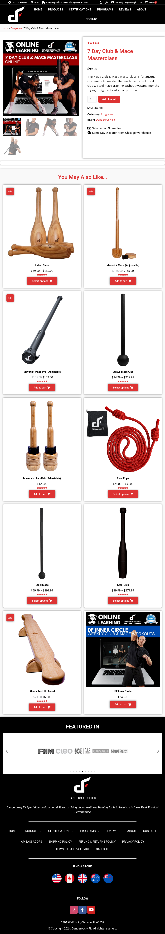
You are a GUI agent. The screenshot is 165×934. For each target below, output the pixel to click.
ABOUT (132, 831)
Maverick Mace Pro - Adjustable (42, 371)
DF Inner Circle (122, 691)
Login (105, 2)
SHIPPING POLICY (60, 841)
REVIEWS (111, 831)
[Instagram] (74, 910)
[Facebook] (82, 910)
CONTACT (149, 831)
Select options (40, 281)
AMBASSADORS (31, 841)
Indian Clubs (42, 265)
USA (36, 2)
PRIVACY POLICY (133, 841)
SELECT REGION (19, 2)
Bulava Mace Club (123, 371)
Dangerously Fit (105, 119)
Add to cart (109, 99)
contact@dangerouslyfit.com (128, 2)
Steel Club (123, 584)
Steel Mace (42, 584)
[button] (75, 44)
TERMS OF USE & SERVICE (73, 849)
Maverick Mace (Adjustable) (123, 265)
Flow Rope (123, 478)
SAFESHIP (102, 849)
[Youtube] (91, 910)
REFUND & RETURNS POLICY (97, 841)
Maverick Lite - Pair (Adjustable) (42, 478)
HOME (13, 831)
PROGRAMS (88, 831)
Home (5, 28)
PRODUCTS (31, 831)
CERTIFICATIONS (59, 831)
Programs (16, 28)
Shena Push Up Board (42, 691)
